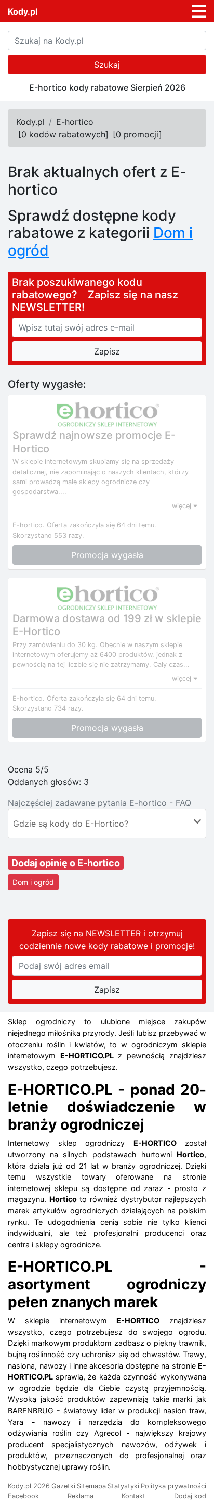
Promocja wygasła (107, 555)
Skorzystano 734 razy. (48, 708)
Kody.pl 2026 (29, 1486)
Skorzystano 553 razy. (48, 535)
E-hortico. (28, 525)
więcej (182, 506)
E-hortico (74, 122)
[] (63, 134)
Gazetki (63, 1486)
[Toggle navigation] (199, 11)
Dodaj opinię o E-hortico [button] (65, 862)
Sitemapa (91, 1486)
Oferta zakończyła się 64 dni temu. (101, 525)
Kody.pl (22, 11)
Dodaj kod (190, 1496)
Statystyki (123, 1486)
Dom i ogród (33, 882)
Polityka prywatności (173, 1486)
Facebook (23, 1496)
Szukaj (107, 64)
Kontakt (133, 1496)
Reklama (80, 1496)
